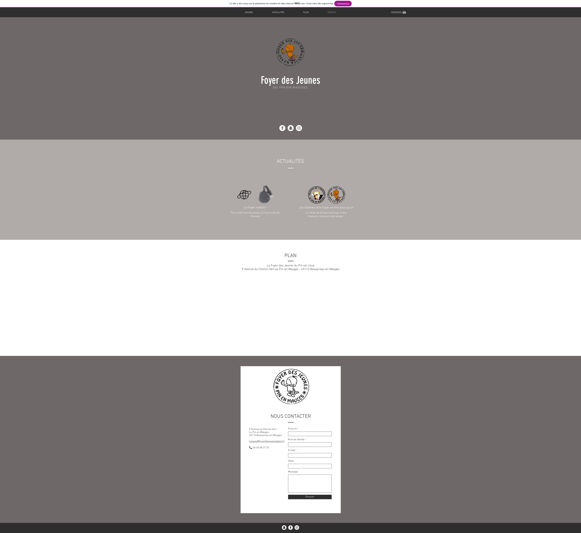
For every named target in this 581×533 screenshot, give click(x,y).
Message (293, 472)
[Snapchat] (291, 128)
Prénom (292, 429)
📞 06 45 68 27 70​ (259, 447)
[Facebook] (282, 128)
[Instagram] (299, 128)
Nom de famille (296, 439)
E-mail (291, 450)
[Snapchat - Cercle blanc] (284, 527)
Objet (291, 461)
